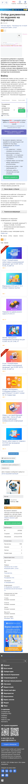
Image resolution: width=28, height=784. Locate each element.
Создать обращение (10, 744)
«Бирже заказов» (9, 518)
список (5, 235)
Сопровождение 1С (10, 678)
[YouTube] (2, 775)
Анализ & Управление (11, 674)
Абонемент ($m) (9, 618)
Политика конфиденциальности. (11, 758)
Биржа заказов (9, 699)
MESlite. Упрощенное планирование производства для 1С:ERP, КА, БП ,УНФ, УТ (13, 339)
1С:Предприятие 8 (9, 582)
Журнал (7, 665)
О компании (5, 709)
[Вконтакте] (6, 771)
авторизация (14, 473)
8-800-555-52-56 (7, 738)
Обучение (7, 684)
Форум (6, 703)
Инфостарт (4, 233)
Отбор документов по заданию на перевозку (13, 17)
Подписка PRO (6, 713)
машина (16, 235)
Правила (4, 715)
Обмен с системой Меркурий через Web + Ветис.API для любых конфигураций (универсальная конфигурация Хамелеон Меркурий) (12, 419)
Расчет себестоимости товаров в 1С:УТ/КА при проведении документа (13, 443)
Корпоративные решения (13, 681)
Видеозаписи (8, 696)
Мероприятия (9, 693)
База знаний (8, 668)
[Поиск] (6, 2)
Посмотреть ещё (13, 453)
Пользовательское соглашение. (11, 756)
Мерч (6, 706)
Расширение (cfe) (9, 577)
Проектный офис (10, 690)
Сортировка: (10, 464)
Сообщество (5, 711)
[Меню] (2, 2)
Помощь (4, 717)
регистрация (6, 473)
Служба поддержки (10, 725)
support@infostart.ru (8, 740)
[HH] (10, 771)
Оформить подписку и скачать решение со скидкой (14, 132)
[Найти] (25, 661)
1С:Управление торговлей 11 (12, 587)
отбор (10, 235)
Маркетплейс (9, 687)
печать (21, 235)
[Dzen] (14, 771)
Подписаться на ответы (9, 458)
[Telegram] (2, 771)
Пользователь (8, 573)
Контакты (4, 721)
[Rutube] (6, 775)
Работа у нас (5, 719)
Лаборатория (8, 671)
